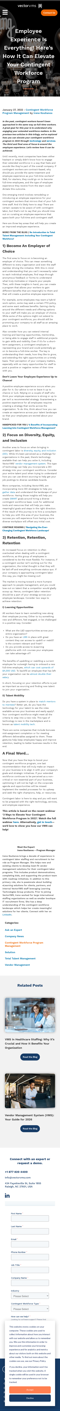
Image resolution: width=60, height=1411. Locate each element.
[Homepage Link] (30, 5)
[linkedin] (7, 1196)
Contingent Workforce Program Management (27, 111)
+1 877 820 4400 (16, 1171)
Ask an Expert (13, 929)
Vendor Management (17, 964)
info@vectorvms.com (18, 1177)
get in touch (44, 822)
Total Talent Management (20, 958)
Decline (30, 1398)
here (16, 822)
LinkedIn (7, 914)
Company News (14, 936)
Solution (10, 952)
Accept (30, 1389)
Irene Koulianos (43, 113)
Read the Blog (30, 1057)
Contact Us (49, 12)
